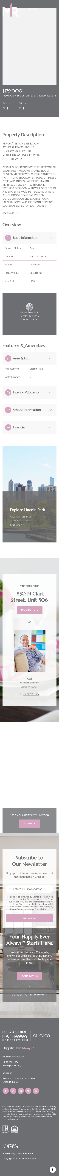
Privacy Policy (40, 909)
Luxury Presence (24, 1153)
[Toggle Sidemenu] (53, 9)
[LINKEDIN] (21, 1091)
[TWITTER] (36, 1091)
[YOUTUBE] (28, 1091)
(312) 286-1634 (31, 316)
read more (16, 525)
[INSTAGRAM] (13, 1091)
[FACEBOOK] (6, 1091)
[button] (29, 976)
